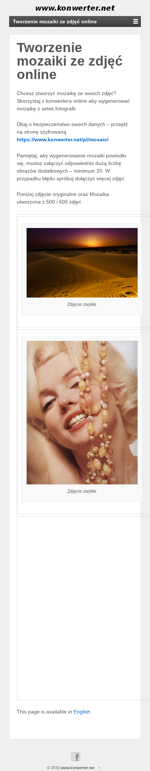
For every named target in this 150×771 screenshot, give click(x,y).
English (82, 712)
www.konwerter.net (77, 768)
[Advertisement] (75, 611)
